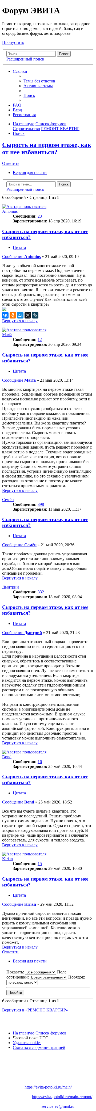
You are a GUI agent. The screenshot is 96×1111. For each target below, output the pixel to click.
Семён (8, 499)
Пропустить (13, 42)
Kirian (7, 858)
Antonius (10, 211)
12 (40, 339)
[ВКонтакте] (5, 315)
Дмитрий (10, 587)
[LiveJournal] (35, 315)
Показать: (15, 972)
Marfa (7, 334)
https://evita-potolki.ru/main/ (48, 1087)
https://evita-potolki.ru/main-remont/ (62, 1096)
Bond (6, 756)
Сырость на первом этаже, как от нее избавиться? (46, 148)
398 (41, 504)
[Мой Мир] (20, 315)
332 (41, 592)
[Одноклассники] (13, 315)
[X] (28, 315)
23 (40, 216)
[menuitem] (39, 81)
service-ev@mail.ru (58, 1106)
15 (40, 863)
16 (40, 761)
